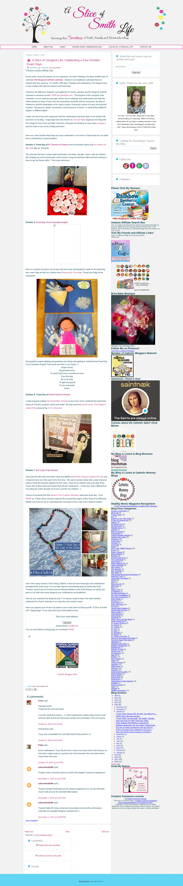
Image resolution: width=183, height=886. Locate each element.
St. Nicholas (115, 632)
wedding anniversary (118, 690)
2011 (116, 759)
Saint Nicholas (116, 614)
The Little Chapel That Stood (121, 640)
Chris (41, 701)
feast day (35, 686)
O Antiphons (115, 591)
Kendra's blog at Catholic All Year (88, 477)
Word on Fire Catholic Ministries (65, 495)
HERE (54, 95)
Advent (113, 522)
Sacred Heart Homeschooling (87, 47)
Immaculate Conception (119, 578)
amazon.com (116, 651)
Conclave (114, 543)
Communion (115, 541)
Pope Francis (116, 603)
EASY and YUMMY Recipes (121, 548)
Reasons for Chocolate (72, 272)
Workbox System (117, 649)
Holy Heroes (115, 567)
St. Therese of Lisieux (119, 636)
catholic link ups (117, 662)
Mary (113, 588)
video (113, 687)
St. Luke (114, 631)
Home (34, 47)
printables (114, 683)
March (118, 748)
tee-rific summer (117, 685)
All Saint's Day (116, 526)
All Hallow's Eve (117, 524)
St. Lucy (114, 629)
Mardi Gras (115, 586)
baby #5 (114, 655)
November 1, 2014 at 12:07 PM (51, 779)
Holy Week (115, 573)
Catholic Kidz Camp (118, 537)
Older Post (105, 831)
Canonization (116, 533)
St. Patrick (115, 634)
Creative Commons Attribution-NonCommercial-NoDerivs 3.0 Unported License (137, 801)
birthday (114, 657)
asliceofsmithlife (55, 68)
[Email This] (27, 689)
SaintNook (115, 618)
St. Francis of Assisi (118, 623)
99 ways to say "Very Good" (121, 518)
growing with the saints (119, 672)
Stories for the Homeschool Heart (123, 638)
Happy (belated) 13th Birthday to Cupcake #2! (132, 723)
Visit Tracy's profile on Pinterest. (123, 351)
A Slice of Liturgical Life (121, 47)
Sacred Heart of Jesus (119, 610)
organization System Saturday (122, 681)
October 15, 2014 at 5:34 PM (50, 762)
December (120, 707)
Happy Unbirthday (117, 565)
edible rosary (115, 666)
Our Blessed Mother (118, 593)
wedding (114, 689)
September (120, 734)
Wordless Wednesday (119, 646)
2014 (116, 705)
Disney (113, 546)
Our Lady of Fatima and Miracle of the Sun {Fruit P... (135, 727)
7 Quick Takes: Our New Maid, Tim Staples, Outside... (135, 718)
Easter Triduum (116, 552)
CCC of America (55, 408)
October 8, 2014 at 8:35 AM (50, 724)
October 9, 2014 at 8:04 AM (50, 740)
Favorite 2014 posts (118, 558)
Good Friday (115, 561)
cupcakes (114, 664)
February (119, 750)
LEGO (113, 580)
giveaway (114, 670)
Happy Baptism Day (118, 563)
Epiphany (114, 556)
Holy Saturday (116, 569)
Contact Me (145, 47)
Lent (112, 582)
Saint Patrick (116, 616)
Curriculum (115, 545)
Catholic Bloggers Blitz (67, 674)
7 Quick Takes (116, 515)
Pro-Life (114, 606)
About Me (48, 47)
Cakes (62, 47)
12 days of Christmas (119, 511)
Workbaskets (116, 647)
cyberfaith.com (66, 95)
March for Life (116, 584)
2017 (116, 698)
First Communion (117, 560)
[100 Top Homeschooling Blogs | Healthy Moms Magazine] (135, 506)
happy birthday (116, 674)
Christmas (115, 539)
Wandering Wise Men (118, 644)
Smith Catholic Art (117, 621)
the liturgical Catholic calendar (48, 80)
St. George (115, 625)
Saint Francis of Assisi (59, 395)
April (118, 746)
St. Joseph (115, 627)
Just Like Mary (78, 120)
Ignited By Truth (117, 576)
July (118, 739)
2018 (116, 696)
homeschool (115, 677)
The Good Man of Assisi (57, 401)
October (119, 711)
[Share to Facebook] (35, 689)
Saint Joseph (116, 612)
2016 (116, 700)
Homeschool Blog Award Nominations (124, 575)
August (119, 737)
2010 (116, 762)
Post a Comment (32, 820)
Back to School (116, 531)
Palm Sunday (116, 599)
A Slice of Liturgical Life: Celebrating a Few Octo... (134, 730)
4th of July (115, 513)
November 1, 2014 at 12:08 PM (51, 817)
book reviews (116, 659)
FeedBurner (73, 626)
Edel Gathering (116, 554)
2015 (116, 702)
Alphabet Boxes (117, 528)
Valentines (115, 642)
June (118, 741)
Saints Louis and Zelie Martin (121, 619)
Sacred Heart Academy (119, 608)
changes (101, 123)
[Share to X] (32, 689)
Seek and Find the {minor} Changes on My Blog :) (134, 732)
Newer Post (29, 831)
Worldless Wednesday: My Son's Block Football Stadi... (136, 725)
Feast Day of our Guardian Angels (52, 222)
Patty (41, 745)
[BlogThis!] (29, 689)
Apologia (114, 530)
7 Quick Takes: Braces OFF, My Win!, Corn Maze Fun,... (136, 714)
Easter (113, 550)
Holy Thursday (116, 571)
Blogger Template (84, 881)
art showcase (116, 653)
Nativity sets (115, 589)
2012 (116, 757)
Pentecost (115, 601)
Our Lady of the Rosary (47, 470)
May (118, 743)
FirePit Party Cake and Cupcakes (128, 716)
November (120, 709)
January (119, 752)
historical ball (116, 675)
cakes (113, 661)
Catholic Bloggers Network (120, 535)
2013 (116, 755)
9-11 (112, 517)
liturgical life (43, 686)
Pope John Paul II (117, 604)
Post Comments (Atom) (43, 835)
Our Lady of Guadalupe (119, 595)
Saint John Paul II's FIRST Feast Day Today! (132, 721)
